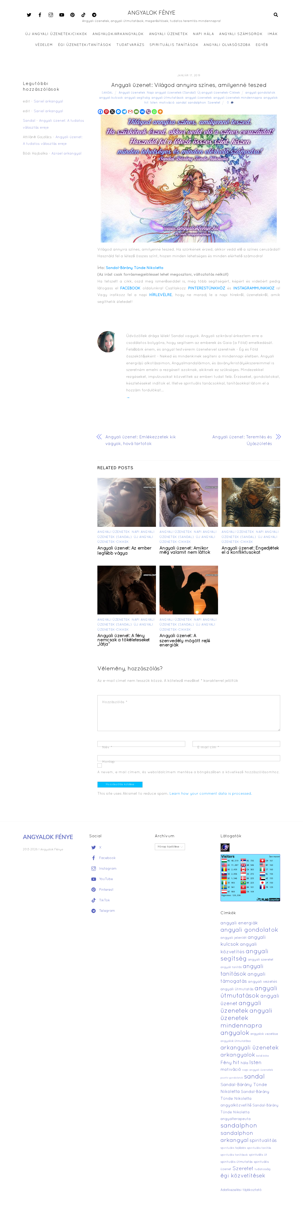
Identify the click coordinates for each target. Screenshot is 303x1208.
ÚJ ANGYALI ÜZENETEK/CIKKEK (56, 34)
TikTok (104, 900)
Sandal (107, 93)
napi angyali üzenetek (257, 1070)
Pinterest (106, 889)
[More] (160, 111)
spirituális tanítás (259, 1148)
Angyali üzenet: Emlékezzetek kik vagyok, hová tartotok (140, 440)
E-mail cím (208, 747)
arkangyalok (237, 1055)
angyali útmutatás (237, 989)
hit (146, 102)
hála (244, 1063)
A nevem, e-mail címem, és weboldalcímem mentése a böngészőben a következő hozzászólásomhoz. (188, 772)
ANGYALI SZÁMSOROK (241, 34)
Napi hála (203, 34)
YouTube (105, 879)
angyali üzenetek (198, 97)
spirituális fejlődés (233, 1148)
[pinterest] (72, 15)
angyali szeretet (260, 959)
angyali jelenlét (233, 937)
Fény (226, 1063)
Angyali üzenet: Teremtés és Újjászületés (242, 440)
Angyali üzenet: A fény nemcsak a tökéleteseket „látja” (123, 640)
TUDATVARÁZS (130, 45)
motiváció (167, 102)
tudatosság (263, 1169)
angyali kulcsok (111, 97)
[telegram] (94, 15)
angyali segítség (137, 97)
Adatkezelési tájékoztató (241, 1190)
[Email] (136, 111)
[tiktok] (83, 15)
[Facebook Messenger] (118, 111)
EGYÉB (262, 45)
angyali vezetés (262, 981)
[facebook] (39, 15)
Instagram (107, 868)
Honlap (108, 761)
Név (107, 747)
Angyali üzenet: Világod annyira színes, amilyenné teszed (188, 85)
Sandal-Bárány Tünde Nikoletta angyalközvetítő (245, 1098)
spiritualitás (263, 1141)
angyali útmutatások (168, 97)
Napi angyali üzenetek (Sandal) (171, 92)
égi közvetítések (242, 1176)
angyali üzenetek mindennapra (237, 97)
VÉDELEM (44, 45)
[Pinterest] (106, 111)
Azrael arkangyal (66, 153)
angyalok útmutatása (235, 1041)
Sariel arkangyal (48, 101)
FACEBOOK (130, 288)
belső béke (262, 1056)
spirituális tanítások (234, 1155)
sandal (181, 102)
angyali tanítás (231, 967)
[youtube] (61, 15)
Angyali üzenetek (132, 92)
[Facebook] (100, 111)
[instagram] (50, 15)
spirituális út (258, 1155)
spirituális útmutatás (236, 1162)
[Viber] (148, 111)
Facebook (107, 858)
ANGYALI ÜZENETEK (168, 34)
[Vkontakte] (142, 111)
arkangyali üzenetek (249, 1048)
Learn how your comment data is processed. (210, 793)
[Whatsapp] (154, 111)
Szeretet (214, 102)
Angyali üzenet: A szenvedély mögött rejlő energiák (184, 640)
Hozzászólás (114, 702)
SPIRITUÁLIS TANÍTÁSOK (174, 45)
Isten (154, 102)
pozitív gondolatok (231, 1078)
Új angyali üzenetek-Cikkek (218, 92)
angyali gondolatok (260, 92)
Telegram (106, 910)
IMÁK (273, 34)
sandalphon (197, 102)
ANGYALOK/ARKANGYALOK (118, 34)
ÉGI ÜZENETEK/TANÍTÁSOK (84, 45)
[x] (29, 15)
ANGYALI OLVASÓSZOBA (227, 45)
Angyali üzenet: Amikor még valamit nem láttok (184, 550)
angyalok (271, 97)
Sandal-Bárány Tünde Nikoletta (134, 268)
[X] (112, 111)
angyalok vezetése (264, 1034)
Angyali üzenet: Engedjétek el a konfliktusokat (250, 550)
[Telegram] (124, 111)
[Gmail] (130, 111)
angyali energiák (239, 923)
